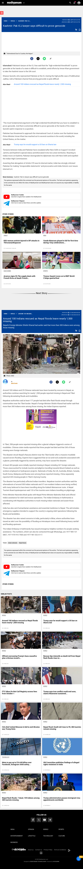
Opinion (31, 829)
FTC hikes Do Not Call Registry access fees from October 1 (19, 692)
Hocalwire (56, 861)
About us (31, 850)
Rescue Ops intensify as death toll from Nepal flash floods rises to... (61, 657)
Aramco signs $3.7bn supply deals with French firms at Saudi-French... (19, 277)
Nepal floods (22, 543)
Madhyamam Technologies (38, 861)
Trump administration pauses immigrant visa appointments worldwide (61, 799)
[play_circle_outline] (21, 225)
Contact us (38, 850)
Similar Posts (6, 594)
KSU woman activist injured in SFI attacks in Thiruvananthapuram (21, 242)
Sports (45, 271)
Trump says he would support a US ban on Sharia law (35, 144)
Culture (62, 836)
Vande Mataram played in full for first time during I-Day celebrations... (60, 242)
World (4, 615)
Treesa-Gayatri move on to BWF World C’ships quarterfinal (58, 277)
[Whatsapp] (44, 58)
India (44, 235)
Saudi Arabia (7, 271)
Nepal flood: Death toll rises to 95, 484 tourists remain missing (62, 728)
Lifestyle (31, 836)
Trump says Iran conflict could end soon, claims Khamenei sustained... (59, 692)
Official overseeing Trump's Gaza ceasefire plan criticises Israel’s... (19, 657)
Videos (5, 235)
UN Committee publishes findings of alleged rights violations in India (61, 763)
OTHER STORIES (8, 214)
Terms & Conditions (60, 850)
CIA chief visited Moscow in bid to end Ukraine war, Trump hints (21, 728)
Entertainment (17, 836)
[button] (3, 3)
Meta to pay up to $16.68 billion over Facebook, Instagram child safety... (17, 763)
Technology (5, 757)
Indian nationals (12, 543)
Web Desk (14, 383)
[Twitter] (38, 58)
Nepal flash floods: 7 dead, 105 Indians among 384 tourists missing (20, 799)
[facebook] (31, 58)
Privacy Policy (48, 850)
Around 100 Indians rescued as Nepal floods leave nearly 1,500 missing (42, 84)
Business (14, 842)
